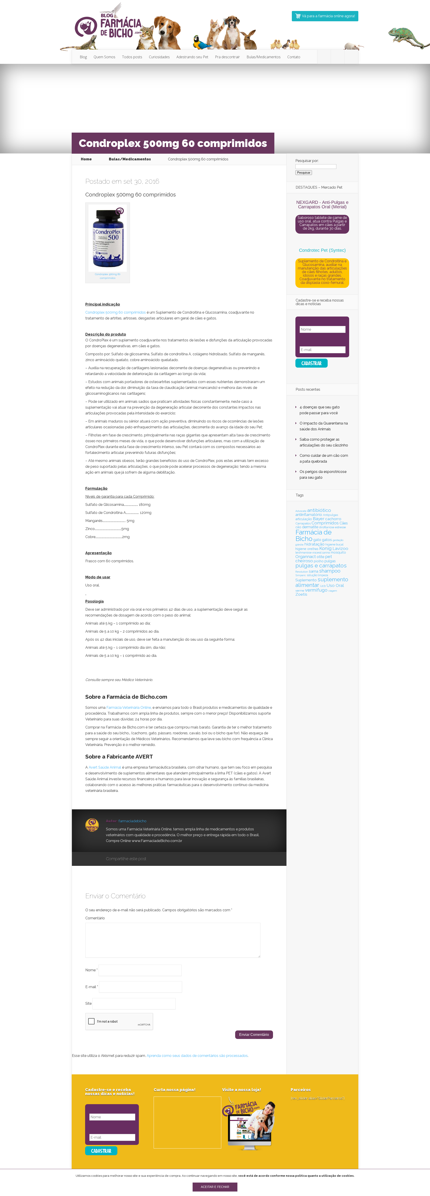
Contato (293, 56)
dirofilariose (326, 527)
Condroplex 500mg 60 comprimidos (115, 312)
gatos (327, 539)
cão (298, 527)
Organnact (305, 556)
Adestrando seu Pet (192, 56)
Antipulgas (330, 515)
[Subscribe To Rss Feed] (351, 57)
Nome (91, 970)
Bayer (318, 518)
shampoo (329, 571)
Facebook (162, 859)
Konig (325, 548)
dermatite (310, 527)
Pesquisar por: (306, 161)
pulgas (330, 561)
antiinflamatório (308, 514)
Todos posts (132, 56)
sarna (313, 571)
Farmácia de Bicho (313, 535)
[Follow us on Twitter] (324, 57)
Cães (344, 523)
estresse (340, 527)
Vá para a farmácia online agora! (328, 16)
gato (317, 540)
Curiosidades (159, 56)
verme (299, 590)
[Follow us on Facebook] (337, 57)
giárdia (299, 544)
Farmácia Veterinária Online (128, 707)
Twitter (171, 859)
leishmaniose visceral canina (312, 552)
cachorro (333, 519)
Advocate (300, 511)
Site (88, 1003)
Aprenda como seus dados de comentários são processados (197, 1056)
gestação (338, 540)
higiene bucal (334, 544)
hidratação (314, 544)
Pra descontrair (227, 56)
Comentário (95, 918)
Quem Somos (104, 56)
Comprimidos (325, 522)
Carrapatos (303, 523)
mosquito (338, 552)
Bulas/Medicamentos (264, 56)
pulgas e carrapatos (321, 565)
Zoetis (301, 594)
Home (86, 159)
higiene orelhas (306, 549)
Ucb (323, 586)
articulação (303, 519)
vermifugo (316, 590)
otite (320, 556)
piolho (319, 561)
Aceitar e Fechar (215, 1187)
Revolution (301, 571)
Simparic (300, 575)
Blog (83, 56)
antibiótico (319, 510)
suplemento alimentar (321, 582)
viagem (332, 590)
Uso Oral (335, 585)
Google (154, 859)
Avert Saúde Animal (105, 767)
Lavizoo (340, 548)
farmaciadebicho (132, 821)
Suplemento (306, 580)
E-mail (91, 987)
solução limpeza (317, 575)
